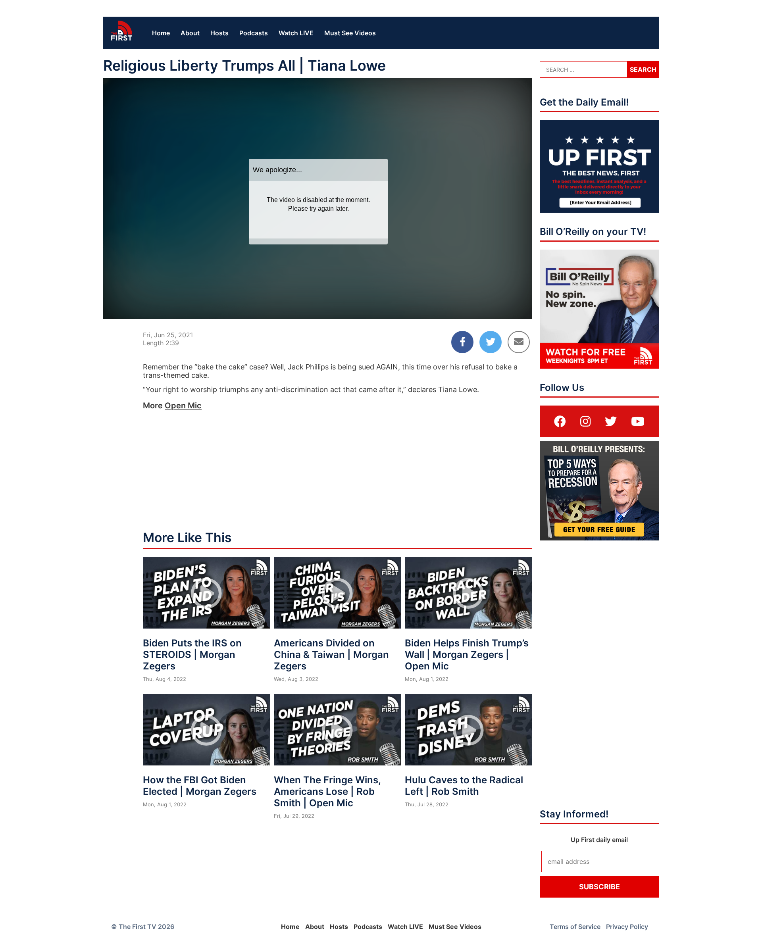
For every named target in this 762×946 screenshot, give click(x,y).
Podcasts (253, 33)
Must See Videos (350, 33)
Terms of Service (575, 927)
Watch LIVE (296, 33)
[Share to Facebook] (462, 342)
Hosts (219, 33)
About (190, 33)
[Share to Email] (519, 342)
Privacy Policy (627, 927)
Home (161, 33)
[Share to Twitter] (490, 342)
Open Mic (183, 405)
